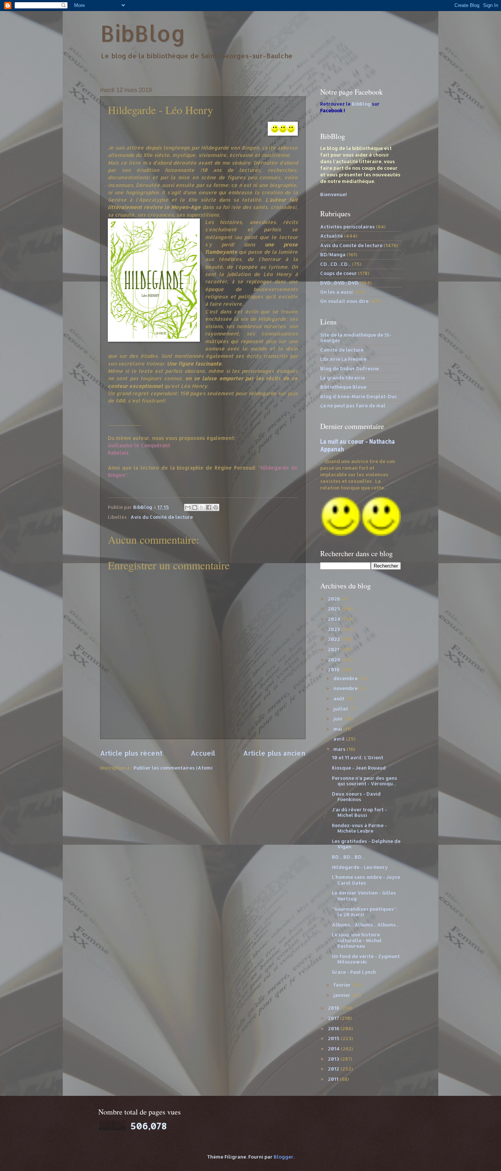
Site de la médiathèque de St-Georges (355, 337)
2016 (334, 1028)
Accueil (203, 753)
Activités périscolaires (347, 227)
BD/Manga (332, 254)
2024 (334, 619)
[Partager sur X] (201, 507)
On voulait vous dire (344, 301)
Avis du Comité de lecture (162, 517)
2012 (334, 1069)
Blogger (283, 1157)
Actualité (331, 236)
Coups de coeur (338, 273)
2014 (334, 1048)
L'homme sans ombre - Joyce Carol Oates (366, 879)
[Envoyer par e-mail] (187, 507)
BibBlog (143, 33)
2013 (334, 1059)
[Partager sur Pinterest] (215, 507)
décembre (346, 678)
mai (338, 729)
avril (339, 739)
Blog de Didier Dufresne (349, 368)
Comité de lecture (341, 350)
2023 (334, 629)
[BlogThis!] (194, 507)
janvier (342, 995)
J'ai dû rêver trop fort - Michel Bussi (359, 812)
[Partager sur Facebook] (208, 507)
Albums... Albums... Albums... (365, 925)
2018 (334, 1008)
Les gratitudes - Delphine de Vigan (366, 843)
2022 (334, 639)
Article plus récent (131, 753)
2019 (334, 669)
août (339, 698)
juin (338, 719)
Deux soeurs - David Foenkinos (356, 796)
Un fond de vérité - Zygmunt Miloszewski (366, 959)
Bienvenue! (333, 194)
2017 (334, 1018)
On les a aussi (336, 292)
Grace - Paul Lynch (354, 972)
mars (340, 749)
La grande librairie (342, 378)
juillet (341, 709)
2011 (334, 1079)
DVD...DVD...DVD (339, 283)
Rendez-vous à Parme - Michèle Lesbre (359, 828)
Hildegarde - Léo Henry (360, 867)
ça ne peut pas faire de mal (352, 405)
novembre (346, 688)
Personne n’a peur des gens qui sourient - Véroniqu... (364, 780)
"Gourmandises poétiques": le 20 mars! (365, 911)
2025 (334, 609)
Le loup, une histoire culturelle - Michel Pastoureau (357, 940)
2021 (334, 649)
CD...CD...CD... (335, 264)
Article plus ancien (274, 753)
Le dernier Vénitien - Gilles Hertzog (364, 895)
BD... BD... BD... (348, 857)
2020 (334, 659)
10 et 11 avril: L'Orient (357, 757)
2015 (334, 1038)
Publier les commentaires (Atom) (173, 768)
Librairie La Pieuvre (343, 359)
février (342, 985)
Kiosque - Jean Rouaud (359, 768)
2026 (334, 599)
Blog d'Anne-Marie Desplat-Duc (358, 396)
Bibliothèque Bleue (343, 387)
